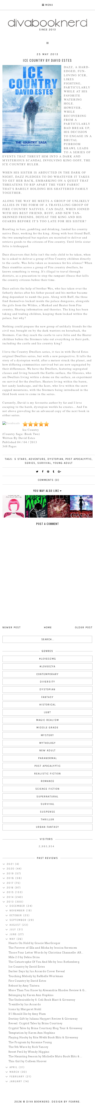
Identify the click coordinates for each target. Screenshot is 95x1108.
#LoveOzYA (47, 666)
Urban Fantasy (47, 827)
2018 (11, 878)
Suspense (47, 811)
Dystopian (55, 459)
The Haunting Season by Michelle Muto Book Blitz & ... (45, 1056)
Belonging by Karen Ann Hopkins (31, 995)
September (19, 920)
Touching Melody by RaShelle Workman (35, 976)
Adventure (37, 459)
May (13, 939)
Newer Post (11, 627)
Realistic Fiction (47, 773)
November (18, 910)
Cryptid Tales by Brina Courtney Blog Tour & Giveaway (45, 1028)
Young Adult (63, 463)
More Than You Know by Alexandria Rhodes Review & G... (47, 990)
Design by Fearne (66, 1101)
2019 (11, 873)
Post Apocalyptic (78, 459)
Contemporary (47, 674)
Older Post (84, 627)
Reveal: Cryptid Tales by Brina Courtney (35, 1023)
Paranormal (47, 758)
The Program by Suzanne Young (30, 1042)
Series (30, 463)
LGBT (47, 712)
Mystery (47, 735)
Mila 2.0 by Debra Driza (24, 957)
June (14, 934)
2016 (11, 887)
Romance (47, 781)
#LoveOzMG (47, 658)
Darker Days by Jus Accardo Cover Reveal (36, 971)
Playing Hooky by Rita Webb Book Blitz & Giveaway (43, 1037)
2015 (11, 892)
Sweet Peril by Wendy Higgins (28, 1051)
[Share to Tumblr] (54, 471)
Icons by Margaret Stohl (24, 1009)
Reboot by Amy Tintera (24, 985)
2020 (11, 868)
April (14, 1067)
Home (48, 627)
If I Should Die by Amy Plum (27, 1013)
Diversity (47, 681)
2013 (11, 901)
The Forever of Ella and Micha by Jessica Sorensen (42, 947)
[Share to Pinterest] (48, 471)
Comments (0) (48, 480)
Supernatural (47, 796)
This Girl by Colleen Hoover (27, 1061)
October (16, 915)
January (16, 1081)
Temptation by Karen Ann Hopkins (31, 1032)
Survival (44, 463)
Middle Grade (47, 727)
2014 (11, 897)
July (13, 929)
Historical (47, 704)
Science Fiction (47, 788)
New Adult (47, 750)
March (15, 1072)
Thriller (47, 819)
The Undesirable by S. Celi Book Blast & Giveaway (41, 999)
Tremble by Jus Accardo (24, 1004)
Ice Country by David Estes (26, 966)
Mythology (47, 743)
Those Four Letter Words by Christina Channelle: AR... (45, 952)
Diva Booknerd (38, 1101)
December (18, 906)
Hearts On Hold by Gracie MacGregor (34, 943)
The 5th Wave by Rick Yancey (28, 1046)
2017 (11, 883)
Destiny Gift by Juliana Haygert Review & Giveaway (43, 1018)
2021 (11, 864)
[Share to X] (37, 471)
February (18, 1076)
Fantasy (47, 697)
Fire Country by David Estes (27, 980)
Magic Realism (47, 720)
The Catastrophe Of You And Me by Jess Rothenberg (44, 961)
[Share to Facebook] (43, 471)
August (16, 924)
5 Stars (20, 459)
